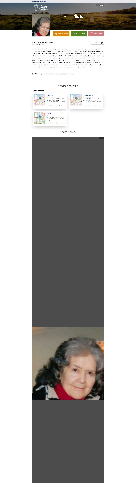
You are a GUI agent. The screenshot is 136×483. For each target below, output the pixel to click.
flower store (70, 74)
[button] (40, 98)
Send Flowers (61, 123)
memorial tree (48, 74)
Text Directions (51, 105)
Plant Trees (61, 105)
